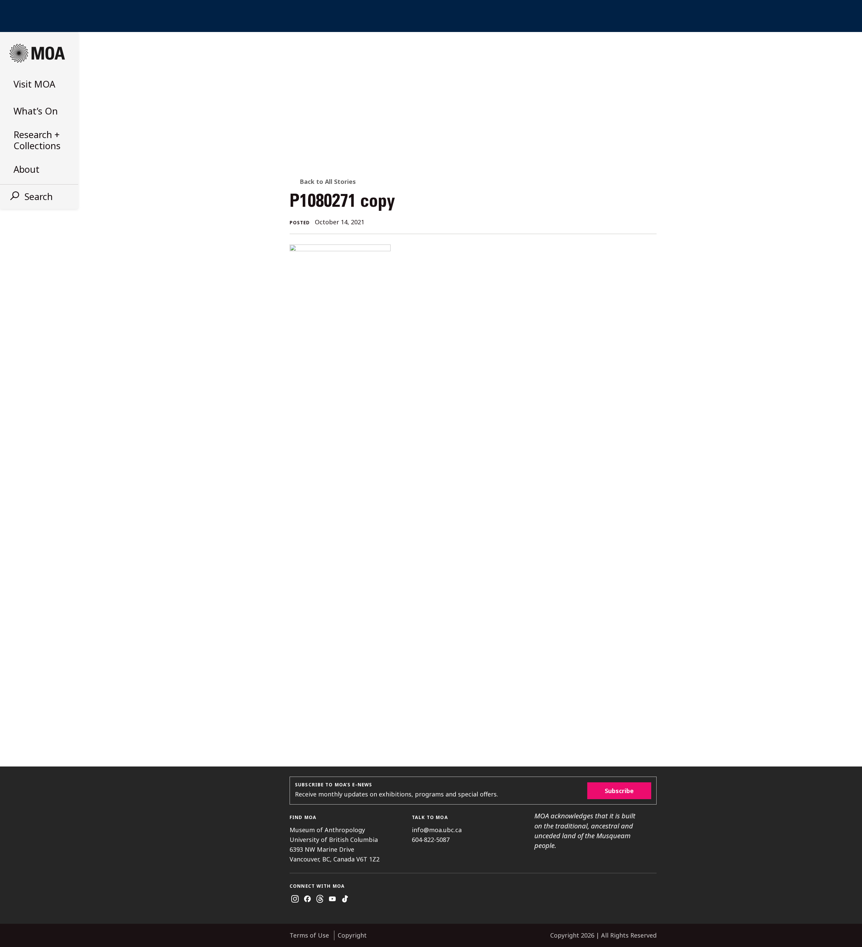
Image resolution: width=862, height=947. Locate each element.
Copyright (352, 935)
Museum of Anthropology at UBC (37, 53)
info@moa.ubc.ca (437, 830)
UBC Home (431, 16)
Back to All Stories (328, 181)
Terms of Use (309, 935)
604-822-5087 (431, 840)
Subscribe (619, 791)
